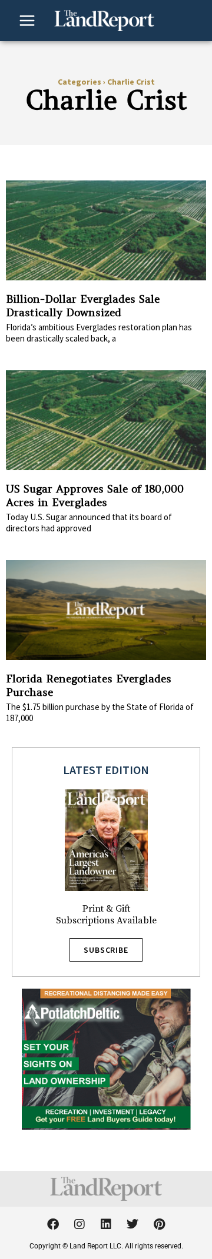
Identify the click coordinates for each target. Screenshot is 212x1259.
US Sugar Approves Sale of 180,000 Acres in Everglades (95, 495)
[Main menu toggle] (27, 20)
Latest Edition (106, 769)
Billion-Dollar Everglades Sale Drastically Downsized (83, 305)
